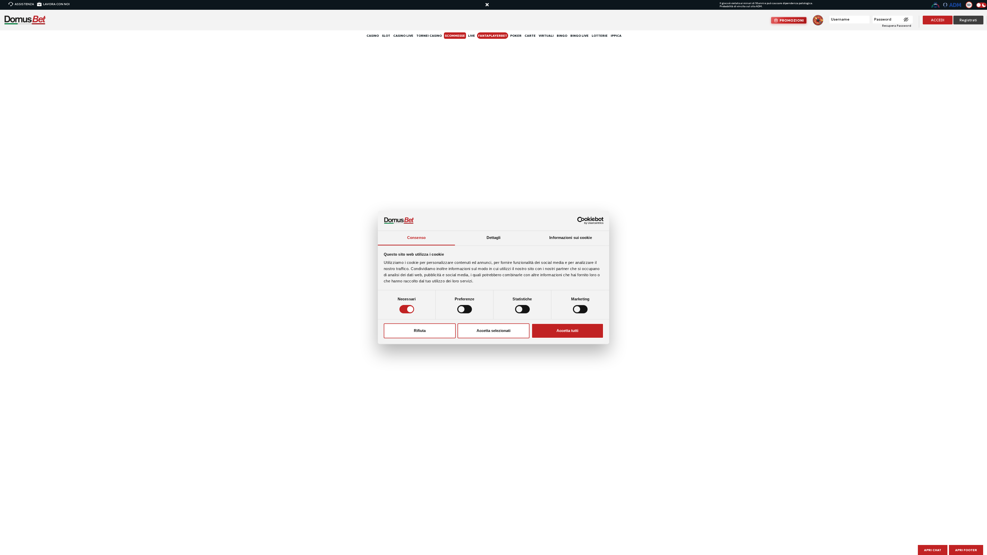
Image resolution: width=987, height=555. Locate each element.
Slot (386, 36)
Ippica (616, 36)
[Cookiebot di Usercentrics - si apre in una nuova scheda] (581, 221)
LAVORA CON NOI (56, 4)
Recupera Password (896, 25)
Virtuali (546, 36)
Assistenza (24, 4)
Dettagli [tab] (494, 237)
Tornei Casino (429, 36)
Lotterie (600, 36)
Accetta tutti (567, 330)
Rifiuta (420, 330)
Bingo (562, 36)
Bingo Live (579, 36)
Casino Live (403, 36)
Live (471, 36)
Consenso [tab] (416, 237)
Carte (530, 36)
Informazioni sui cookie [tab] (570, 237)
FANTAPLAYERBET (492, 36)
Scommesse (455, 36)
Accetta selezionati (493, 330)
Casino (373, 36)
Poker (516, 36)
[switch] (464, 309)
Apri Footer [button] (966, 550)
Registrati (968, 20)
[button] (492, 5)
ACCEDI (937, 20)
